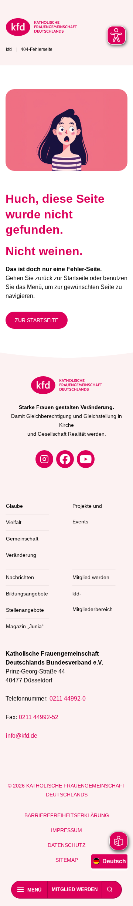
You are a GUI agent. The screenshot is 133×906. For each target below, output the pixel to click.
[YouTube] (86, 459)
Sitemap (66, 860)
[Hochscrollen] (120, 893)
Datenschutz (67, 845)
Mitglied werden (75, 889)
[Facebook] (65, 459)
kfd (9, 49)
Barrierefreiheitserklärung (66, 815)
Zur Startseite (36, 320)
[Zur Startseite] (41, 28)
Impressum (66, 830)
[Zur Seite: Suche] (110, 889)
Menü (34, 890)
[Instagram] (44, 459)
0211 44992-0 (68, 698)
